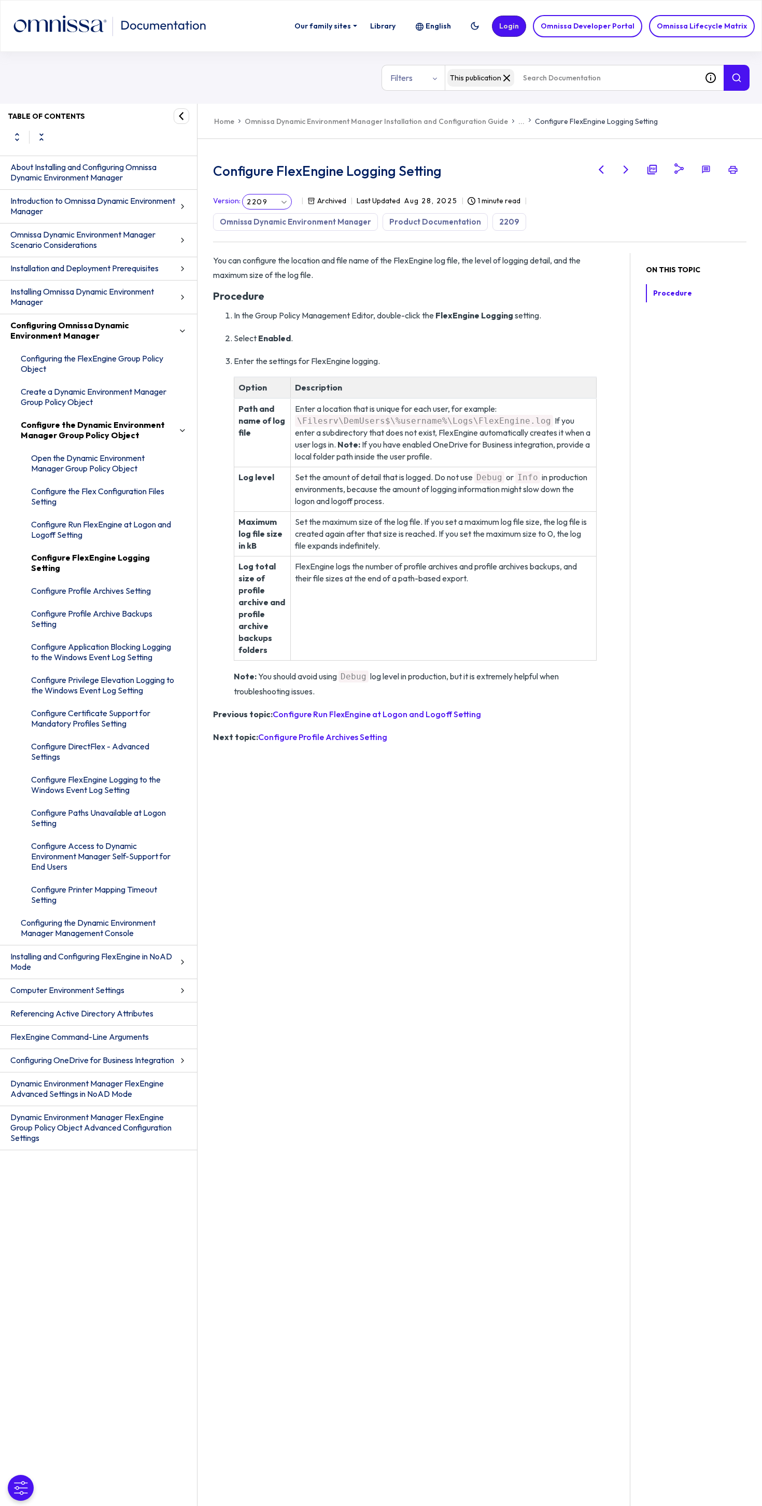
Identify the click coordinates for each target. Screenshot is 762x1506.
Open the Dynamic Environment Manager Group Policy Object (88, 463)
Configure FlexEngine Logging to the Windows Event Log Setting (96, 784)
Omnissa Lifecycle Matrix (702, 26)
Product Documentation (435, 222)
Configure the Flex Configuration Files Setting (97, 496)
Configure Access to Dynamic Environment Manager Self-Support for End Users (101, 856)
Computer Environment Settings (67, 990)
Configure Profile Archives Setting (91, 590)
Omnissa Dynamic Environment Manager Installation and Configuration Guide (376, 121)
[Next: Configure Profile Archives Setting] (626, 169)
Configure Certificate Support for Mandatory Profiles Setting (90, 718)
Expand (17, 137)
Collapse (41, 137)
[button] (474, 26)
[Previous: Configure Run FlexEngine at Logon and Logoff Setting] (601, 169)
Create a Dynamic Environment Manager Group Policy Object (93, 396)
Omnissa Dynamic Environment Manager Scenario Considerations (83, 239)
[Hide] (181, 116)
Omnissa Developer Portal (587, 26)
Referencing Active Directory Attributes (81, 1013)
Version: (227, 200)
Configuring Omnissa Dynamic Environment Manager (69, 330)
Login (509, 26)
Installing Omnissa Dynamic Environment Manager (82, 296)
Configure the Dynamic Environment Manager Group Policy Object (93, 430)
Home (224, 121)
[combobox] (571, 78)
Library (383, 26)
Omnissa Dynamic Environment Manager (295, 222)
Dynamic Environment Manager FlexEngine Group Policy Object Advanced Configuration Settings (91, 1127)
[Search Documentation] (737, 78)
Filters (401, 78)
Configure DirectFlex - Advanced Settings (90, 751)
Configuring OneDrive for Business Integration (92, 1060)
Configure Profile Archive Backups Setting (91, 618)
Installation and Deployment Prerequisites (84, 268)
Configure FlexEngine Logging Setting (90, 562)
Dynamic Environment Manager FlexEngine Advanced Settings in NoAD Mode (87, 1088)
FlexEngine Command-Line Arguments (79, 1036)
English (438, 26)
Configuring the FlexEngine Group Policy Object (92, 363)
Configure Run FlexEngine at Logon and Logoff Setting (101, 529)
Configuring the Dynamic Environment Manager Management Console (88, 927)
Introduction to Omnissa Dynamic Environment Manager (92, 206)
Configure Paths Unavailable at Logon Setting (98, 817)
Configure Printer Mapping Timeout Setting (94, 894)
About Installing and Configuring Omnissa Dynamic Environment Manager (83, 172)
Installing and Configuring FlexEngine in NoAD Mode (91, 961)
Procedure (672, 293)
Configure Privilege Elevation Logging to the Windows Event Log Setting (102, 685)
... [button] (521, 121)
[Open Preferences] (21, 1488)
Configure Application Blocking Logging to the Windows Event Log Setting (101, 652)
